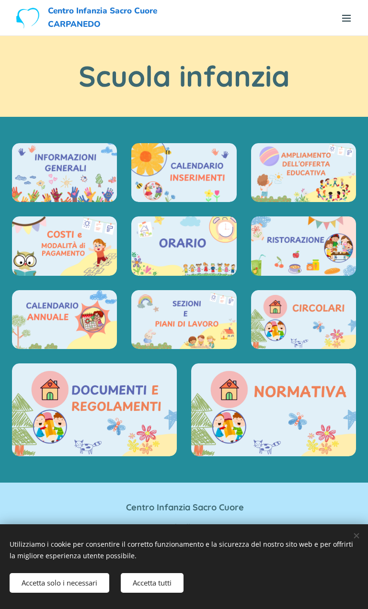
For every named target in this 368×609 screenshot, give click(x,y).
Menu (346, 17)
